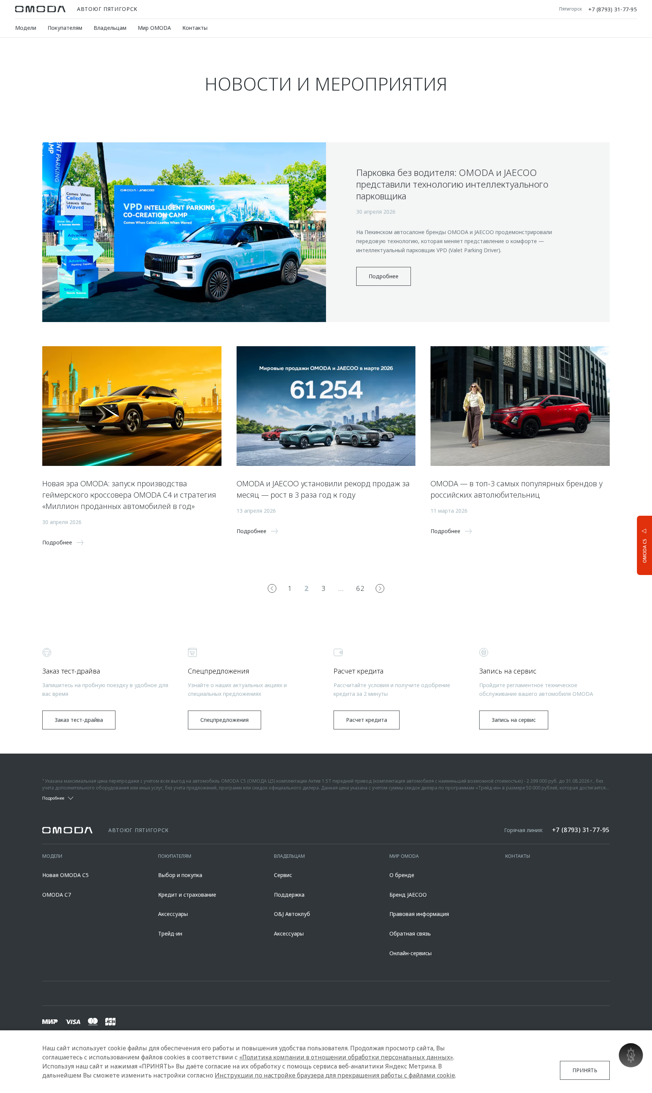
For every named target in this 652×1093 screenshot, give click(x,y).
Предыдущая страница (272, 588)
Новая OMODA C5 (65, 875)
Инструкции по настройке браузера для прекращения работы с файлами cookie (335, 1075)
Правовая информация (419, 913)
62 (360, 588)
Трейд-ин (170, 933)
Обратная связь (410, 933)
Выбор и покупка (180, 875)
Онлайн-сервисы (410, 953)
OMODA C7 (56, 894)
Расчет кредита (366, 719)
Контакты (195, 27)
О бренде (401, 875)
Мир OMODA (154, 27)
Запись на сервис (514, 719)
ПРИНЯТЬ (584, 1070)
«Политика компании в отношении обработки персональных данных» (346, 1057)
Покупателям (65, 27)
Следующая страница (379, 588)
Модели (25, 27)
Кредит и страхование (187, 894)
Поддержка (289, 894)
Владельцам (110, 27)
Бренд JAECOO (408, 894)
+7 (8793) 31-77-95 (612, 9)
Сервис (283, 875)
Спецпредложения (224, 719)
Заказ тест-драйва (79, 719)
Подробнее (383, 276)
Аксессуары (173, 913)
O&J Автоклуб (292, 913)
